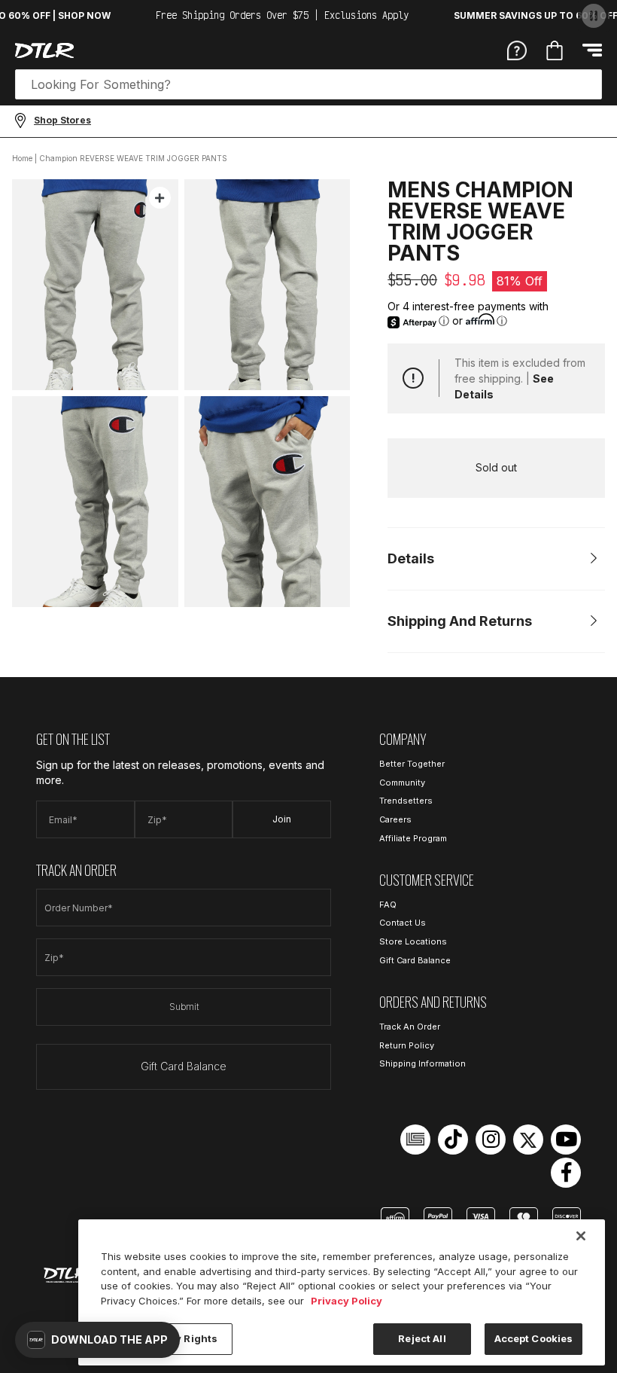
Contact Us (402, 922)
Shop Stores (62, 120)
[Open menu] (592, 50)
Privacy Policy (346, 1301)
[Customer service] (517, 49)
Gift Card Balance (183, 1066)
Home (22, 158)
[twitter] (528, 1139)
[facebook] (566, 1173)
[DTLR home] (44, 50)
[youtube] (566, 1139)
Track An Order (409, 1026)
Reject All (421, 1338)
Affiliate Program (413, 838)
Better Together (412, 763)
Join (281, 819)
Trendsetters (406, 800)
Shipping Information (422, 1063)
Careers (395, 819)
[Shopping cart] (554, 50)
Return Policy (406, 1045)
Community (402, 782)
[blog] (415, 1139)
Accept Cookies (533, 1338)
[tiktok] (453, 1139)
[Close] (580, 1235)
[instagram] (491, 1139)
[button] (97, 1340)
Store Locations (413, 941)
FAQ (388, 904)
